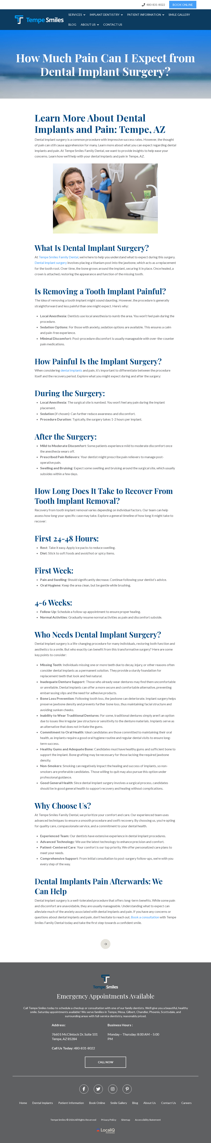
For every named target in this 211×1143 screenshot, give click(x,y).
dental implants (71, 370)
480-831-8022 (84, 1048)
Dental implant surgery (51, 263)
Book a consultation (145, 917)
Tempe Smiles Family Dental (58, 257)
